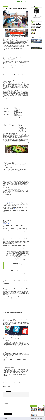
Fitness (32, 41)
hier (15, 208)
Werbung (41, 418)
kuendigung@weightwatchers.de (10, 202)
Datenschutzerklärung (33, 418)
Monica (36, 15)
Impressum (38, 418)
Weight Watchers (6, 6)
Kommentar (6, 403)
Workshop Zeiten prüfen (6, 223)
